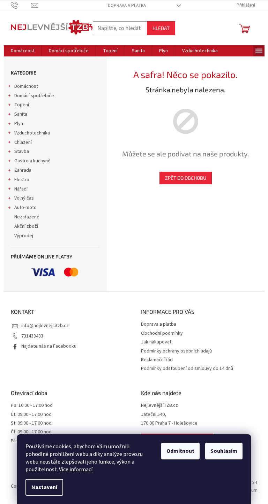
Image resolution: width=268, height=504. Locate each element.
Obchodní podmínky (162, 333)
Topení (21, 104)
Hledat (161, 28)
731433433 (32, 336)
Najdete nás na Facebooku (48, 346)
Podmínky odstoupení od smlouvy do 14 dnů (187, 368)
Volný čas (24, 198)
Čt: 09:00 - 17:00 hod (31, 432)
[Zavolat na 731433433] (21, 5)
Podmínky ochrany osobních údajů (176, 351)
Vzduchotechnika (32, 133)
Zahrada (22, 170)
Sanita (20, 114)
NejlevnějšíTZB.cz (159, 405)
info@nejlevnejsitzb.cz (45, 325)
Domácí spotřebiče (34, 95)
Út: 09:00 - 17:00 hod (31, 414)
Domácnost (26, 86)
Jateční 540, (153, 414)
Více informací (75, 469)
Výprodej (23, 235)
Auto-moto (25, 207)
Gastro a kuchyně (32, 160)
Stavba (21, 151)
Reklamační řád (157, 359)
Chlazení (23, 142)
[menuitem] (23, 50)
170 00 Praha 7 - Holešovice (169, 423)
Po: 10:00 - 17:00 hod (32, 405)
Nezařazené (26, 217)
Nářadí (21, 189)
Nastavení (44, 487)
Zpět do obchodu (185, 178)
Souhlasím (223, 451)
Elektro (21, 179)
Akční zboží (26, 226)
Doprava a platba (127, 5)
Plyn (18, 123)
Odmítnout (180, 451)
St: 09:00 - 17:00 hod (31, 423)
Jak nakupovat (156, 342)
